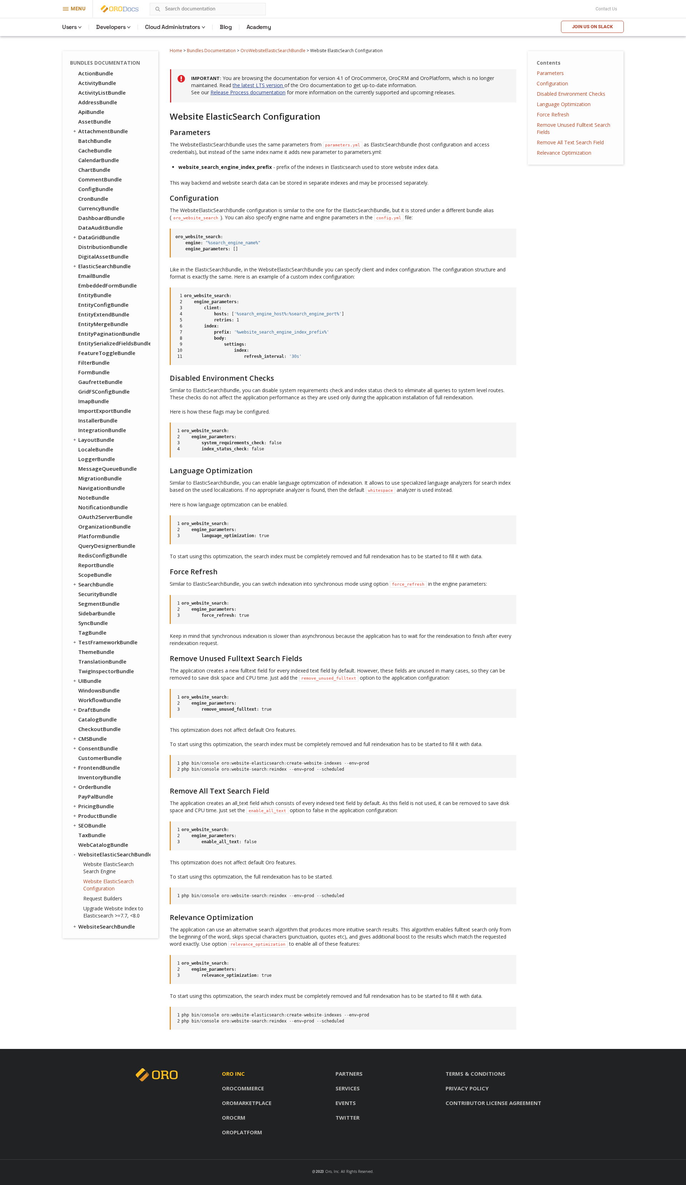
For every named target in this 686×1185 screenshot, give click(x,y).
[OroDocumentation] (131, 9)
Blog (226, 27)
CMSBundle (92, 738)
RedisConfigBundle (102, 555)
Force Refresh (553, 114)
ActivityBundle (97, 82)
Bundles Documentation (211, 51)
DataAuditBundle (100, 227)
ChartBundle (94, 169)
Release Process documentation (247, 92)
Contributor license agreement (493, 1102)
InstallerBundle (98, 420)
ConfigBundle (95, 188)
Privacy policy (467, 1088)
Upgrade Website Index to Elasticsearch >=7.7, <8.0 (113, 912)
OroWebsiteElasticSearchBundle (272, 51)
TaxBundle (92, 835)
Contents (549, 62)
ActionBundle (95, 73)
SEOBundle (92, 825)
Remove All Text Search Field (570, 142)
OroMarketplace (247, 1102)
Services (347, 1088)
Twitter (347, 1117)
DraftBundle (94, 709)
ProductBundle (97, 815)
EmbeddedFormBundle (107, 285)
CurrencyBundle (98, 208)
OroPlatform (242, 1132)
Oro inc (233, 1073)
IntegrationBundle (102, 430)
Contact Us (606, 8)
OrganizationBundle (104, 526)
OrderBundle (94, 786)
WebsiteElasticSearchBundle (114, 854)
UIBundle (89, 680)
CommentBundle (100, 179)
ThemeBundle (96, 651)
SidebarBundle (96, 613)
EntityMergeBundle (103, 324)
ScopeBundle (95, 574)
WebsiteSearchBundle (106, 926)
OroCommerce (243, 1088)
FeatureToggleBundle (106, 352)
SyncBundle (93, 622)
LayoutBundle (96, 439)
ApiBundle (91, 111)
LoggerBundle (96, 458)
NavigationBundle (101, 487)
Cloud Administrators (172, 27)
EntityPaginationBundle (109, 333)
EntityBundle (94, 295)
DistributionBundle (103, 246)
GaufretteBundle (100, 381)
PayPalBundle (95, 796)
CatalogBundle (97, 719)
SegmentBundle (99, 603)
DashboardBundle (101, 217)
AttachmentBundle (103, 131)
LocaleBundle (95, 449)
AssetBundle (94, 121)
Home (176, 51)
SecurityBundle (97, 594)
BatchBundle (94, 140)
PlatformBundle (99, 536)
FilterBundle (94, 362)
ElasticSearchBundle (104, 266)
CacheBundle (95, 150)
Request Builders (102, 898)
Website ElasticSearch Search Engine (108, 868)
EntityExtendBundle (103, 314)
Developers (110, 27)
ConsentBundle (98, 748)
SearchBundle (96, 584)
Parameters (550, 73)
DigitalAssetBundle (103, 256)
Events (345, 1102)
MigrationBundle (100, 478)
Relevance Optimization (564, 152)
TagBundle (92, 632)
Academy (259, 27)
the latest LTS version (258, 85)
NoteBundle (93, 497)
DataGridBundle (99, 237)
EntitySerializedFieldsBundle (114, 343)
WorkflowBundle (99, 700)
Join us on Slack (592, 26)
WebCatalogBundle (103, 844)
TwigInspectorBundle (106, 671)
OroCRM (233, 1117)
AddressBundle (97, 102)
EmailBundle (94, 275)
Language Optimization (564, 104)
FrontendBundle (99, 767)
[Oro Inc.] (111, 9)
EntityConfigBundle (103, 304)
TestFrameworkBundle (108, 642)
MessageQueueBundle (107, 468)
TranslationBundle (102, 661)
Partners (349, 1073)
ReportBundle (96, 565)
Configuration (552, 83)
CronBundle (93, 198)
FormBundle (94, 372)
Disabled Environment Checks (571, 93)
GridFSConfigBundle (104, 391)
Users (69, 27)
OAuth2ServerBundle (105, 516)
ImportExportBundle (104, 410)
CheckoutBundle (99, 728)
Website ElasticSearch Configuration (108, 885)
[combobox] (207, 9)
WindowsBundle (99, 690)
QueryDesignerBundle (106, 545)
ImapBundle (93, 401)
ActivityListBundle (102, 92)
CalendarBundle (98, 160)
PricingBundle (96, 806)
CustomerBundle (100, 757)
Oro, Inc (332, 1171)
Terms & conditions (476, 1073)
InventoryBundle (99, 777)
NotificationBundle (103, 507)
